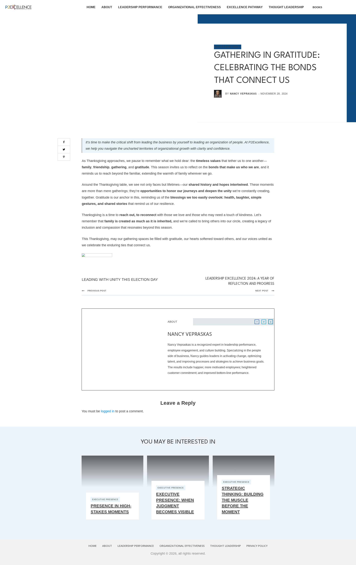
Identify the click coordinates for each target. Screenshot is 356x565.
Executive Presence (105, 499)
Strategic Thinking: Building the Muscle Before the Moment (242, 500)
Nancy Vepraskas (243, 93)
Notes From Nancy (228, 47)
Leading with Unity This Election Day (120, 279)
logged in (107, 411)
